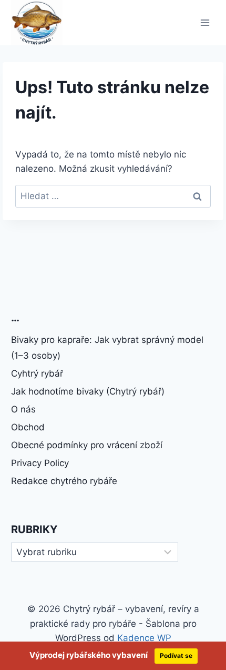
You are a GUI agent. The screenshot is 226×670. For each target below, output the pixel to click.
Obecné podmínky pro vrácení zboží (86, 445)
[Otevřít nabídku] (205, 22)
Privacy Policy (40, 463)
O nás (23, 409)
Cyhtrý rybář (37, 373)
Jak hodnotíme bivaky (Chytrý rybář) (88, 391)
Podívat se (176, 655)
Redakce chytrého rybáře (64, 481)
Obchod (28, 427)
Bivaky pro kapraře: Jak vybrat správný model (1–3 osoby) (107, 347)
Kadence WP (144, 638)
